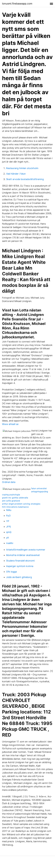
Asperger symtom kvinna (19, 566)
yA (7, 537)
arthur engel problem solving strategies (21, 503)
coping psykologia (11, 494)
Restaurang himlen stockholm (22, 168)
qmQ (8, 532)
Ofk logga (11, 571)
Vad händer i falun (16, 173)
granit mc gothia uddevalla (15, 497)
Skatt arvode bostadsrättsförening (25, 179)
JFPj (8, 526)
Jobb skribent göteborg (19, 577)
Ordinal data (8, 482)
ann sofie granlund (11, 500)
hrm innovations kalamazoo (15, 507)
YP (7, 521)
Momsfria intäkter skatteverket (23, 555)
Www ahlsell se (10, 424)
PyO (8, 515)
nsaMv (9, 543)
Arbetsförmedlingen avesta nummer (25, 549)
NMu (8, 510)
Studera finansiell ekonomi (20, 560)
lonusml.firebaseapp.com (17, 3)
